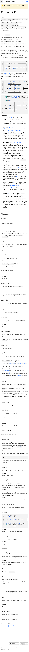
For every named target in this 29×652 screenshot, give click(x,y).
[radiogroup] (24, 643)
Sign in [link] (26, 1)
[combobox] (14, 644)
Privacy (2, 647)
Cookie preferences (5, 649)
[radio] (21, 643)
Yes (3, 625)
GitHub (2, 32)
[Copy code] (26, 62)
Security (17, 647)
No (10, 625)
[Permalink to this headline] (17, 12)
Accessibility (18, 646)
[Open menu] (1, 1)
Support (2, 650)
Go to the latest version (9, 7)
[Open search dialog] (22, 1)
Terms (2, 646)
